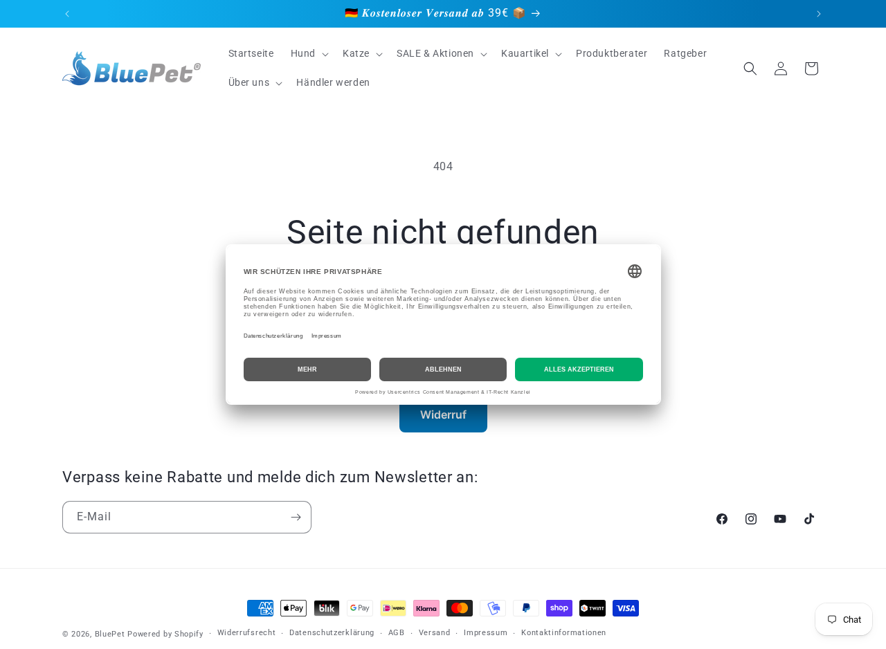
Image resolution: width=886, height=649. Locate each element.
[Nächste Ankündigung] (819, 14)
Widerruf (443, 414)
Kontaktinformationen (563, 632)
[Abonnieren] (295, 517)
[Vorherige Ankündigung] (67, 14)
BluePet (110, 634)
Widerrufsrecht (246, 632)
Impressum (485, 632)
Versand (435, 632)
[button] (308, 53)
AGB (396, 632)
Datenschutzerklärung (331, 632)
